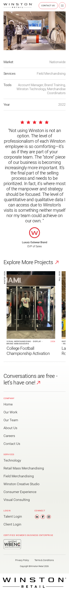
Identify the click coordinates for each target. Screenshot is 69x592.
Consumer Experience (20, 492)
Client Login (12, 524)
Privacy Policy (22, 560)
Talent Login (13, 516)
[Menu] (62, 5)
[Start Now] (29, 313)
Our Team (11, 420)
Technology (12, 460)
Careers (9, 436)
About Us (10, 428)
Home (8, 404)
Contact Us (12, 444)
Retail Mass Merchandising (24, 468)
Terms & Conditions (44, 560)
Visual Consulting (17, 500)
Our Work (10, 412)
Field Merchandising (19, 476)
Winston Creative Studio (21, 484)
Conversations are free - (31, 376)
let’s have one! (19, 382)
